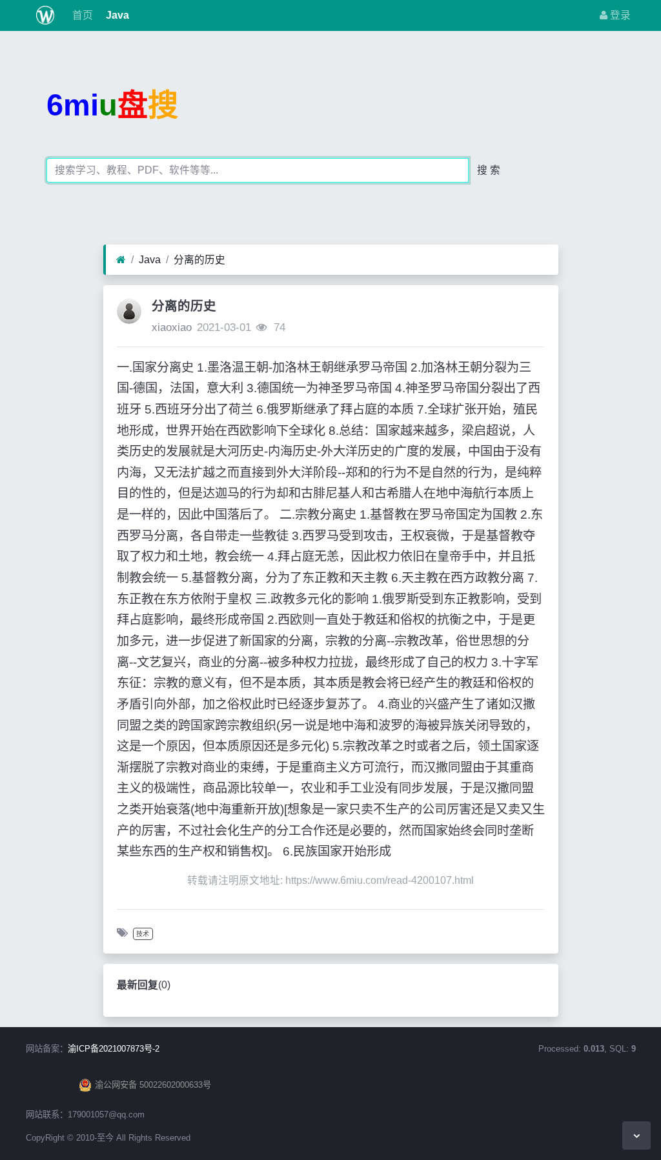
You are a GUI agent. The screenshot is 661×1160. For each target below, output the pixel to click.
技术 (142, 933)
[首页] (121, 260)
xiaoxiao (172, 327)
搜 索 (488, 170)
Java (116, 15)
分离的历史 (199, 259)
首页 (81, 15)
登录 (619, 15)
